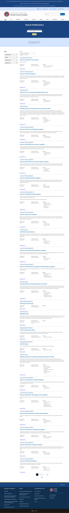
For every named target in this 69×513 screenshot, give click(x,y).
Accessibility (6, 491)
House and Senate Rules (38, 495)
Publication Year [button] (7, 62)
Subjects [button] (6, 57)
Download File (23, 68)
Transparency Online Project (8, 507)
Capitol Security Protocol (8, 493)
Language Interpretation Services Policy (25, 491)
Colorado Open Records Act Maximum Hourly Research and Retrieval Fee (10, 496)
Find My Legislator (54, 8)
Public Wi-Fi (21, 501)
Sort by (21, 51)
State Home (6, 504)
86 (47, 474)
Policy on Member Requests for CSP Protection (40, 499)
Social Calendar (37, 493)
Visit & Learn (46, 8)
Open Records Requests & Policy (24, 496)
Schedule (39, 8)
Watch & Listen (61, 8)
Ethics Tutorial (36, 491)
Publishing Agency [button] (8, 54)
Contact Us (52, 497)
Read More (47, 3)
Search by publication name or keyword (34, 29)
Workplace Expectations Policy (24, 503)
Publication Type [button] (8, 60)
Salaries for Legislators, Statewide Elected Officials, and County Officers (11, 502)
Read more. (61, 1)
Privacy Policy (21, 499)
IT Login (35, 501)
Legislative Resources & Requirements (10, 499)
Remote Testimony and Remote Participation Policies (24, 494)
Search (63, 14)
